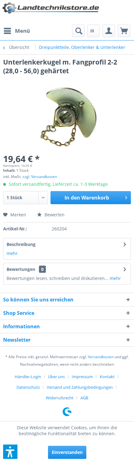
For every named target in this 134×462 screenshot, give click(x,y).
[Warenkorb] (124, 31)
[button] (10, 452)
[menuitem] (16, 31)
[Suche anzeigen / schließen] (78, 31)
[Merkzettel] (93, 31)
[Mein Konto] (109, 31)
